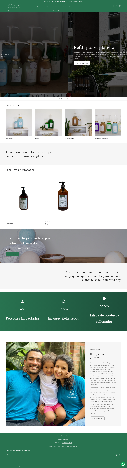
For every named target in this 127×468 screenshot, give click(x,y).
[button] (113, 6)
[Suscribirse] (31, 455)
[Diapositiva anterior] (55, 98)
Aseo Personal (69, 138)
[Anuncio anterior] (6, 1)
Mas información (13, 63)
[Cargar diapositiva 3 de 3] (64, 99)
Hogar (37, 138)
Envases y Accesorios (101, 138)
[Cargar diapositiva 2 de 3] (61, 99)
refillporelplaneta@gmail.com (69, 446)
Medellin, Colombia (63, 439)
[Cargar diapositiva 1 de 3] (59, 99)
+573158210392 (67, 443)
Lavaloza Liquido (49, 221)
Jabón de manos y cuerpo (11, 221)
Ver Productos (12, 254)
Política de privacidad (31, 466)
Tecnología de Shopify (21, 466)
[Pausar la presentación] (71, 98)
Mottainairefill (12, 466)
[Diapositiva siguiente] (67, 98)
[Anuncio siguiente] (121, 1)
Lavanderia (9, 138)
